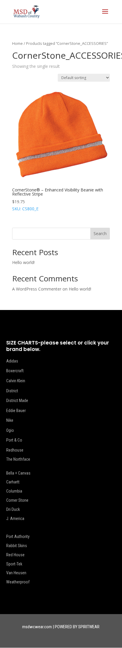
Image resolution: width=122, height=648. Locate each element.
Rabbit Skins (16, 545)
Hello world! (23, 262)
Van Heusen (16, 572)
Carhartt (13, 482)
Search (100, 233)
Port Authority (18, 536)
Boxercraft (15, 370)
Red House (15, 554)
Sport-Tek (14, 564)
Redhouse (14, 450)
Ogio (10, 430)
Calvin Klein (15, 380)
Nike (9, 420)
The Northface (18, 459)
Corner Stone (17, 500)
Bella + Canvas (18, 473)
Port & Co (14, 440)
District (12, 390)
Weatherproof (18, 582)
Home (17, 43)
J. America (15, 518)
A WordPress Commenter (36, 289)
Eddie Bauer (16, 410)
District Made (17, 400)
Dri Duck (13, 509)
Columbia (14, 491)
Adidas (12, 361)
